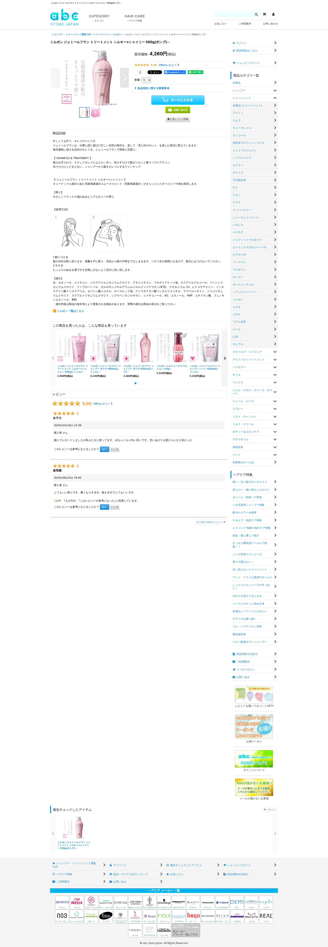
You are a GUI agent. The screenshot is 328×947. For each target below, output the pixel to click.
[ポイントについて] (254, 758)
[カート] (264, 14)
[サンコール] (121, 902)
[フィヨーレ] (164, 916)
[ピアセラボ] (135, 916)
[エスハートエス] (91, 902)
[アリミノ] (62, 902)
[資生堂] (135, 902)
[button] (55, 78)
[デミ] (237, 902)
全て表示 (210, 522)
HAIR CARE (135, 18)
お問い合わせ (270, 23)
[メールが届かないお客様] (254, 787)
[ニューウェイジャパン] (77, 916)
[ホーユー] (193, 916)
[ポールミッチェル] (208, 916)
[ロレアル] (164, 930)
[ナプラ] (266, 902)
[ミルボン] (237, 916)
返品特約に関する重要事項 (153, 88)
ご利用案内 (245, 23)
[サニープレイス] (106, 902)
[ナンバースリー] (62, 916)
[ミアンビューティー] (222, 916)
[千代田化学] (222, 902)
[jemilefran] (90, 77)
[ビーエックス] (150, 916)
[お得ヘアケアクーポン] (254, 726)
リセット (271, 809)
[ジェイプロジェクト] (150, 902)
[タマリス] (207, 902)
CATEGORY (99, 18)
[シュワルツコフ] (164, 902)
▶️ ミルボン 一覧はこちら (68, 310)
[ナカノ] (251, 902)
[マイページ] (273, 14)
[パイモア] (106, 916)
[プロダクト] (179, 916)
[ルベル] (135, 930)
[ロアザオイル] (150, 930)
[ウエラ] (77, 902)
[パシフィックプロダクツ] (120, 916)
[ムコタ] (252, 916)
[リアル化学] (266, 916)
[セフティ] (193, 902)
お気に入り (220, 23)
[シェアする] (140, 72)
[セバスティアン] (142, 902)
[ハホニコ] (91, 916)
